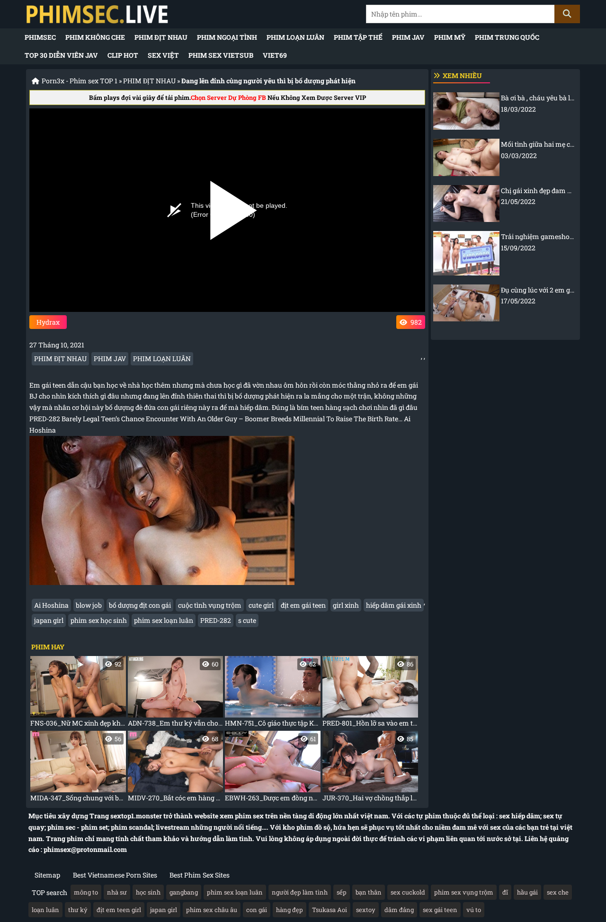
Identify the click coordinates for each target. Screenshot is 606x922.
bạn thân (369, 892)
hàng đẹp (289, 909)
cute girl (261, 605)
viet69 (275, 55)
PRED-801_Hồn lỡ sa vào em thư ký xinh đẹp (370, 693)
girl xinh (346, 605)
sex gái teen (440, 909)
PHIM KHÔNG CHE (95, 37)
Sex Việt (163, 55)
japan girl (48, 620)
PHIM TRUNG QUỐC (507, 37)
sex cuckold (408, 892)
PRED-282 (215, 620)
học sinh (148, 892)
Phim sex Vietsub (220, 55)
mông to (86, 892)
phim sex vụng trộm (463, 892)
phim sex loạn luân (163, 620)
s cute (247, 620)
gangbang (183, 892)
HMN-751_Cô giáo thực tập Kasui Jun (273, 693)
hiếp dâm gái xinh (393, 605)
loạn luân (45, 909)
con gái (256, 909)
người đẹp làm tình (300, 892)
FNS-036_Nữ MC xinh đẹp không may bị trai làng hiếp (78, 693)
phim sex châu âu (211, 909)
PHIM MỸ (449, 37)
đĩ (505, 892)
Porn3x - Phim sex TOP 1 (79, 80)
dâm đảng (399, 909)
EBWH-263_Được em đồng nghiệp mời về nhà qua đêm (273, 768)
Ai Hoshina (51, 605)
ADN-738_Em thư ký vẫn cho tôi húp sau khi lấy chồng (175, 693)
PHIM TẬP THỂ (358, 37)
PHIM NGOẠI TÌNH (227, 37)
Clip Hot (122, 55)
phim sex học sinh (99, 620)
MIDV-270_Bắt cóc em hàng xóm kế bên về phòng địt (175, 768)
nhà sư (117, 892)
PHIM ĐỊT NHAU (160, 37)
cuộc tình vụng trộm (209, 605)
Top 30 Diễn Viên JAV (61, 55)
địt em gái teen (303, 605)
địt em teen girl (119, 909)
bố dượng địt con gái (140, 605)
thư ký (78, 909)
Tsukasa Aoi (329, 909)
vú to (473, 909)
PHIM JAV (408, 37)
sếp (342, 892)
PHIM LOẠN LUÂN (295, 37)
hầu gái (527, 892)
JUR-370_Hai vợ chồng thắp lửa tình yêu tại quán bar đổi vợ (370, 768)
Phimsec (40, 37)
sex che (558, 892)
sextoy (365, 909)
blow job (89, 605)
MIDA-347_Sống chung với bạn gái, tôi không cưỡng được (78, 768)
